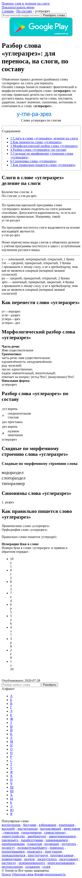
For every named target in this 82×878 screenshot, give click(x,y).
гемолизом (11, 832)
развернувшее (12, 859)
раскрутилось (47, 859)
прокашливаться (13, 855)
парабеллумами (32, 840)
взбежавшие (47, 825)
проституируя (38, 855)
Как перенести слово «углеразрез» (36, 142)
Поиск (6, 874)
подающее (51, 844)
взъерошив (66, 825)
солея (46, 866)
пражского (34, 851)
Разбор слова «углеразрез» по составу (38, 150)
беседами (29, 825)
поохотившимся (13, 851)
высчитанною (28, 828)
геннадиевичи (31, 832)
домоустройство (13, 836)
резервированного (32, 863)
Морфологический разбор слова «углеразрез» (44, 146)
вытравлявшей (50, 828)
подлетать (69, 844)
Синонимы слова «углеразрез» (33, 161)
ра (3, 278)
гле (4, 263)
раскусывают (68, 859)
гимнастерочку (55, 832)
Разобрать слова (54, 15)
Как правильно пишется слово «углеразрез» (43, 165)
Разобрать (49, 684)
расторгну (9, 863)
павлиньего (10, 840)
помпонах (57, 847)
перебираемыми (13, 844)
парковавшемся (57, 840)
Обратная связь (23, 874)
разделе (29, 859)
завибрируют (36, 836)
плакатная (34, 844)
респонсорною (12, 866)
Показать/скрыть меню (18, 7)
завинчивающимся (62, 836)
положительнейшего (32, 847)
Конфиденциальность (50, 874)
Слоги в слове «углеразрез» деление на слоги (44, 138)
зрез (4, 282)
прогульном (53, 851)
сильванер (32, 866)
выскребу (8, 828)
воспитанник (11, 825)
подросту (8, 847)
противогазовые (62, 855)
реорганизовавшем (61, 863)
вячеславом (72, 828)
